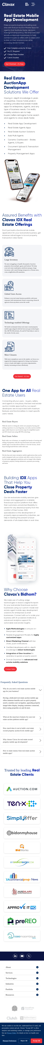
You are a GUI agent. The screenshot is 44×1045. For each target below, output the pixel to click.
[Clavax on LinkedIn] (15, 956)
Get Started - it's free (15, 64)
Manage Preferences (9, 1041)
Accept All (36, 1041)
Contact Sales (10, 669)
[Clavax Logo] (8, 4)
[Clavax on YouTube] (22, 956)
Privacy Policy (11, 1033)
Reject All (24, 1041)
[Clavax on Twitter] (29, 956)
